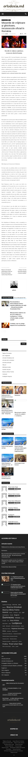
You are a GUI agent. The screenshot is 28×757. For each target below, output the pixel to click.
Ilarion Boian (5, 623)
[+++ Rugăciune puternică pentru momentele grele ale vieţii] (5, 578)
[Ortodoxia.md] (14, 6)
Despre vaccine (5, 747)
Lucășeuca (17, 623)
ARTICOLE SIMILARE (7, 297)
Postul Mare (8, 749)
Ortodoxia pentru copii (9, 744)
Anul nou (14, 604)
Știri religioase (6, 355)
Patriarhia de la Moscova (7, 633)
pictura (20, 641)
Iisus (8, 620)
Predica (5, 644)
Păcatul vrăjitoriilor (9, 746)
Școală (17, 646)
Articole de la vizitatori (8, 360)
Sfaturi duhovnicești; (6, 646)
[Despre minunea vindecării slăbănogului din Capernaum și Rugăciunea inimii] (21, 441)
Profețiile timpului (7, 376)
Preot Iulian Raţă (13, 487)
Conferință (15, 612)
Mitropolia (8, 626)
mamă (3, 626)
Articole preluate (6, 362)
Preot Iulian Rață (15, 644)
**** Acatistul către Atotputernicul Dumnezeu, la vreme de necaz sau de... (18, 586)
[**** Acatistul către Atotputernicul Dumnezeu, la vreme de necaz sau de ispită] (5, 586)
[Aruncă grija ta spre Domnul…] (21, 458)
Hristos (17, 617)
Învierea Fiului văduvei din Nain (9, 567)
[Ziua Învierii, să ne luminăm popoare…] (7, 471)
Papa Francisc (14, 631)
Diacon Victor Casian (14, 494)
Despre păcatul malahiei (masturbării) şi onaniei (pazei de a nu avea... (18, 594)
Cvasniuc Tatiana (13, 508)
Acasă (3, 17)
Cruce (11, 615)
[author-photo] (14, 288)
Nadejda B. (11, 515)
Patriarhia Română (17, 633)
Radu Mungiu (5, 698)
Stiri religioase (9, 17)
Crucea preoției (18, 746)
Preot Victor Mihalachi (14, 501)
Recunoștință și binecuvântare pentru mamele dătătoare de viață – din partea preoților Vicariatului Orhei (18, 305)
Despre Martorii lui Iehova (18, 741)
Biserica (4, 607)
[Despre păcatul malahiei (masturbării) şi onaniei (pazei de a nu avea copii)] (5, 594)
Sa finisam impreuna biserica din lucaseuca (13, 750)
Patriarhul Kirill (15, 641)
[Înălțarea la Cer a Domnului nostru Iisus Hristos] (7, 390)
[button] (2, 14)
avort (19, 604)
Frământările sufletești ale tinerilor (17, 747)
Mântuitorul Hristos (6, 628)
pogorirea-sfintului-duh (8, 742)
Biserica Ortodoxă (14, 607)
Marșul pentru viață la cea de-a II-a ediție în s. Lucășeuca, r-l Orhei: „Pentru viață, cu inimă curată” (17, 316)
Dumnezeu (8, 617)
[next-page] (5, 331)
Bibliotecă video (6, 367)
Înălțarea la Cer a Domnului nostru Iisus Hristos (7, 397)
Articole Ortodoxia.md (8, 358)
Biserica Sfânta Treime (10, 610)
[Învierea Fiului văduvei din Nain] (7, 422)
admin (6, 33)
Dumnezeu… (18, 395)
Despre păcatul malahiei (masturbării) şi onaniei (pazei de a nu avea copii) (12, 705)
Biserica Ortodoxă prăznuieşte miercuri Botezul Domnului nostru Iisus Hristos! (7, 272)
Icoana (22, 617)
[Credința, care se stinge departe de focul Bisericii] (5, 325)
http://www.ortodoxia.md (12, 490)
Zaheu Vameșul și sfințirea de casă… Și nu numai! (7, 465)
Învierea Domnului (17, 749)
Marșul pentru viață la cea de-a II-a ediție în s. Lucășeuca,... (20, 414)
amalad (4, 688)
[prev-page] (3, 331)
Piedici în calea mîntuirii (19, 742)
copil (23, 612)
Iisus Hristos (14, 620)
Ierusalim (4, 620)
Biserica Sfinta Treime (8, 372)
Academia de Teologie (6, 604)
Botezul (10, 612)
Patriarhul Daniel (13, 638)
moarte (22, 626)
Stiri (14, 17)
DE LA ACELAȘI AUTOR (19, 297)
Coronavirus (5, 615)
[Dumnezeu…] (21, 390)
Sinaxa (13, 646)
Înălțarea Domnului (7, 741)
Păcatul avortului (19, 744)
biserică (5, 612)
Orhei (4, 631)
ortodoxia (9, 631)
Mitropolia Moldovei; (15, 626)
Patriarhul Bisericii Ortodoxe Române (9, 636)
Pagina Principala (7, 353)
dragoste (16, 615)
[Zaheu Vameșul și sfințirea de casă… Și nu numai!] (7, 458)
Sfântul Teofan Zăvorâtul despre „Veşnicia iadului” (22, 271)
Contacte (4, 374)
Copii (20, 612)
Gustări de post (6, 369)
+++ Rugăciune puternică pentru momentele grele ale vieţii (18, 578)
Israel (10, 623)
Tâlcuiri (4, 365)
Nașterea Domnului (17, 628)
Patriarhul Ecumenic (6, 641)
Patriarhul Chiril (5, 638)
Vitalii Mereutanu (13, 521)
